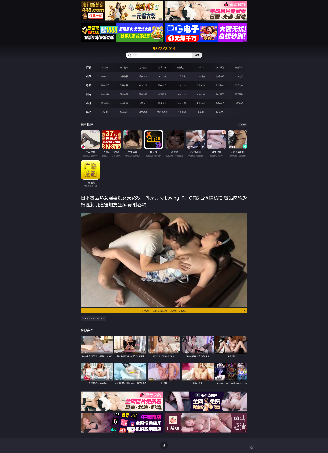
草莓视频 (143, 112)
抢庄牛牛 (239, 67)
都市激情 (105, 103)
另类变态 (239, 85)
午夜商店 (124, 112)
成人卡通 (143, 85)
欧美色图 (143, 94)
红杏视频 (181, 112)
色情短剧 (220, 112)
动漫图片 (162, 94)
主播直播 (220, 76)
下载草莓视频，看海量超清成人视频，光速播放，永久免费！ (164, 311)
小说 (88, 103)
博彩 (88, 67)
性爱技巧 (239, 103)
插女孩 (105, 112)
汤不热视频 (162, 112)
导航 (88, 112)
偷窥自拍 (105, 94)
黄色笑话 (220, 103)
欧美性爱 (162, 85)
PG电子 (104, 67)
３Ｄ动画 (162, 76)
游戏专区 (162, 67)
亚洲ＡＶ (105, 76)
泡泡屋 (201, 112)
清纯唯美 (201, 94)
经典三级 (201, 85)
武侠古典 (162, 103)
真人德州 (124, 67)
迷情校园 (181, 103)
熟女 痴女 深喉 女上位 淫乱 (93, 318)
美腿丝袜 (181, 94)
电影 (88, 85)
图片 (88, 94)
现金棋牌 (220, 67)
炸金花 (201, 67)
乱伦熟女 (220, 85)
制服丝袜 (181, 85)
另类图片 (239, 94)
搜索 (197, 55)
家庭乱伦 (124, 103)
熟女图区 (220, 94)
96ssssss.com (164, 48)
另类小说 (201, 103)
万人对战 (143, 67)
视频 (88, 76)
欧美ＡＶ (143, 76)
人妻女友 (143, 103)
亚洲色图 (124, 94)
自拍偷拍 (124, 76)
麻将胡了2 (181, 67)
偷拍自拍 (124, 85)
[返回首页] (252, 447)
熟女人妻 (181, 76)
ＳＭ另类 (239, 76)
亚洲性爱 (105, 85)
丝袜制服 (201, 76)
